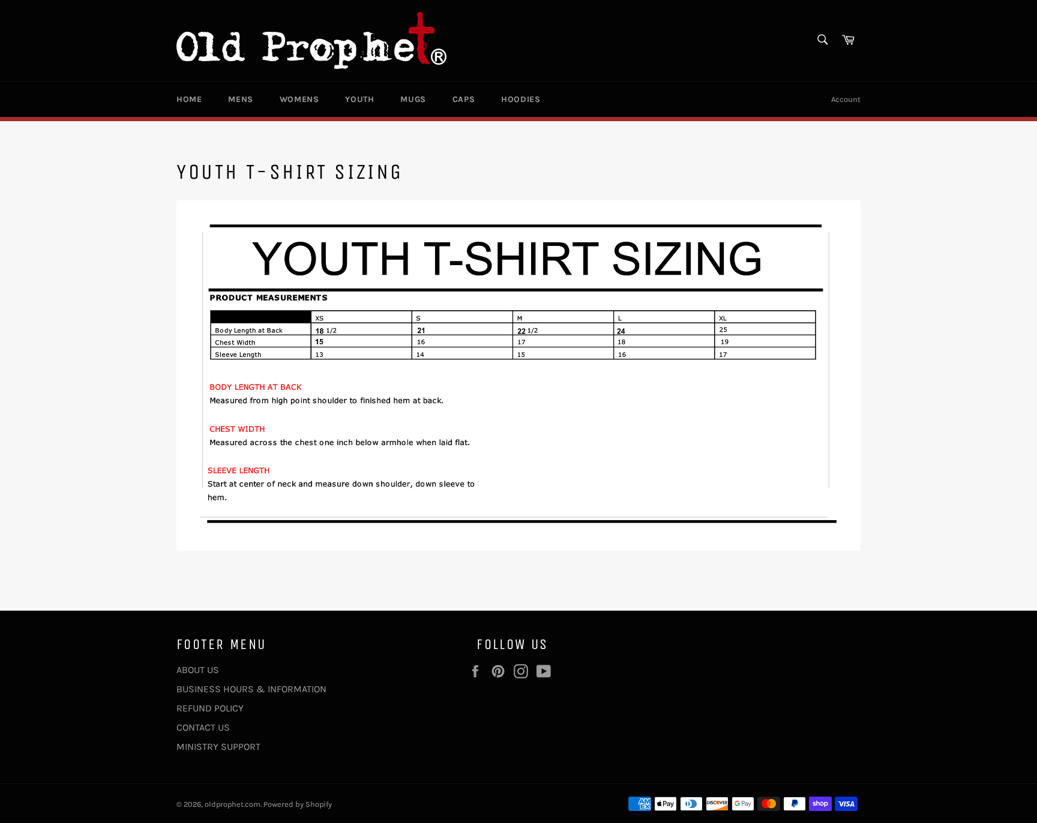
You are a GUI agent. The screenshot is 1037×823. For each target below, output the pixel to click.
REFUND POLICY (210, 708)
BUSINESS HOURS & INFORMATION (251, 689)
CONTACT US (203, 727)
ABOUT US (197, 669)
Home (189, 99)
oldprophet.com (232, 804)
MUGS (412, 99)
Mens (240, 99)
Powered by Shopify (297, 804)
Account (846, 99)
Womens (299, 99)
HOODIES (520, 99)
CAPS (463, 99)
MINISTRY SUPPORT (218, 746)
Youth (359, 99)
